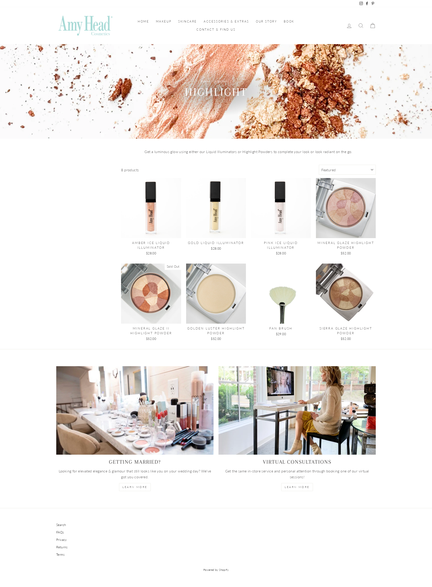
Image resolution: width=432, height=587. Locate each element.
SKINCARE (187, 21)
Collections (221, 81)
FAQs (60, 532)
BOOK (289, 21)
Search (61, 525)
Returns (62, 547)
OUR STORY (266, 21)
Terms (60, 554)
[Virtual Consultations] (297, 410)
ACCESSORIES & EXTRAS (226, 21)
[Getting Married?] (135, 410)
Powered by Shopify (216, 569)
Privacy (61, 540)
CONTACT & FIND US (215, 29)
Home (205, 81)
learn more (134, 487)
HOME (143, 21)
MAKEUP (164, 21)
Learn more (297, 487)
